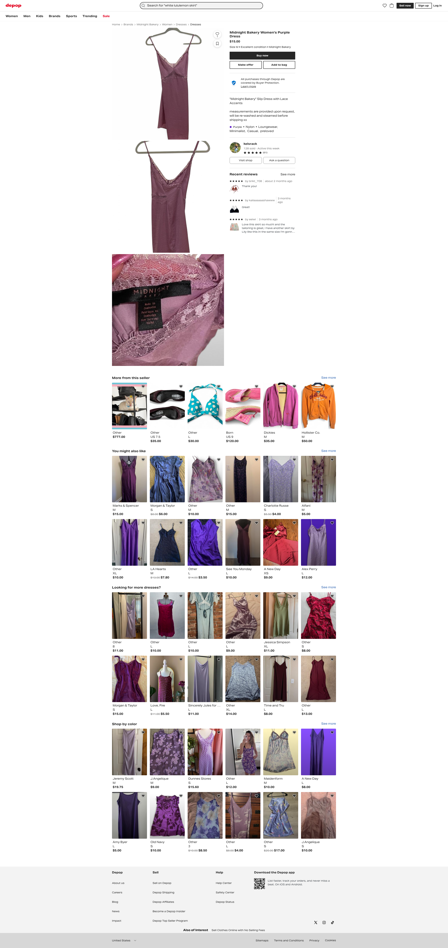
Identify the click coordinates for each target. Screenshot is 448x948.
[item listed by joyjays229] (242, 542)
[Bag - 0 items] (391, 5)
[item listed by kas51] (242, 815)
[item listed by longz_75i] (129, 815)
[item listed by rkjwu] (129, 615)
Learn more (248, 86)
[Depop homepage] (13, 6)
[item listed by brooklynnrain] (280, 615)
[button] (269, 152)
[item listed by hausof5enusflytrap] (205, 542)
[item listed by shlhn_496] (242, 479)
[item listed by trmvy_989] (167, 815)
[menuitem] (12, 16)
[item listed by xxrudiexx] (205, 815)
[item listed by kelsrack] (129, 406)
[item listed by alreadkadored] (318, 615)
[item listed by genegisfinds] (280, 752)
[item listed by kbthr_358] (205, 679)
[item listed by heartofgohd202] (242, 615)
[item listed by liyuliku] (129, 752)
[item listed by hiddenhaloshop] (129, 679)
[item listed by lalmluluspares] (205, 615)
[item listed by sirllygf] (167, 679)
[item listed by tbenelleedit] (205, 479)
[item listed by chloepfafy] (167, 542)
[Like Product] (143, 386)
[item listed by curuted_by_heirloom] (205, 752)
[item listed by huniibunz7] (242, 679)
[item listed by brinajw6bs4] (280, 479)
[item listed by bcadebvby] (280, 815)
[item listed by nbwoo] (129, 542)
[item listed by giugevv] (167, 479)
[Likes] (384, 5)
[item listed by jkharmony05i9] (280, 542)
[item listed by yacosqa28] (167, 615)
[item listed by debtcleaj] (318, 752)
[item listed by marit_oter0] (318, 679)
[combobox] (201, 5)
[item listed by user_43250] (167, 752)
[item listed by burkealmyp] (129, 479)
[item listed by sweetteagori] (318, 815)
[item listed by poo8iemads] (318, 542)
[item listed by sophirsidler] (318, 479)
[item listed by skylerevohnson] (242, 752)
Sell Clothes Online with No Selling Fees (238, 930)
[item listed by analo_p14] (280, 679)
